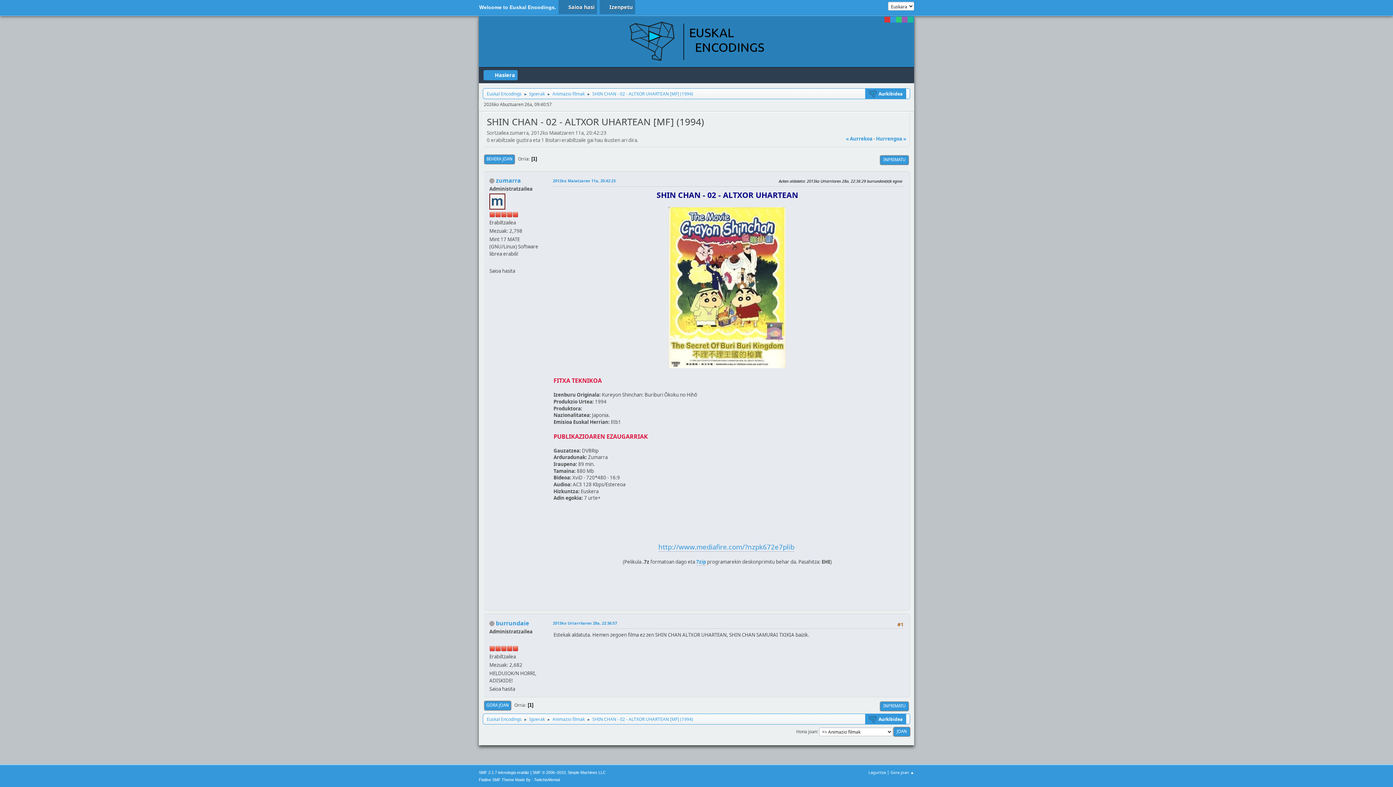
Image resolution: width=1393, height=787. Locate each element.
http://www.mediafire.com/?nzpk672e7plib (726, 546)
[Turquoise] (910, 20)
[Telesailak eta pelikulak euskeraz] (492, 262)
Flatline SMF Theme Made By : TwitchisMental (519, 780)
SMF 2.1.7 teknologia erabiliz (504, 772)
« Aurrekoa (859, 138)
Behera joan (499, 159)
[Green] (899, 20)
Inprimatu (894, 159)
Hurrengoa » (891, 138)
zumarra (508, 180)
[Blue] (893, 20)
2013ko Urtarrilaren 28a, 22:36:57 (585, 623)
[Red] (887, 20)
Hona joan (806, 731)
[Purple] (905, 20)
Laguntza (877, 772)
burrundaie (512, 623)
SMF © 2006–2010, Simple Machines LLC (569, 772)
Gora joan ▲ (902, 772)
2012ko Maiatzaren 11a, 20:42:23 (584, 180)
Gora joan (497, 705)
